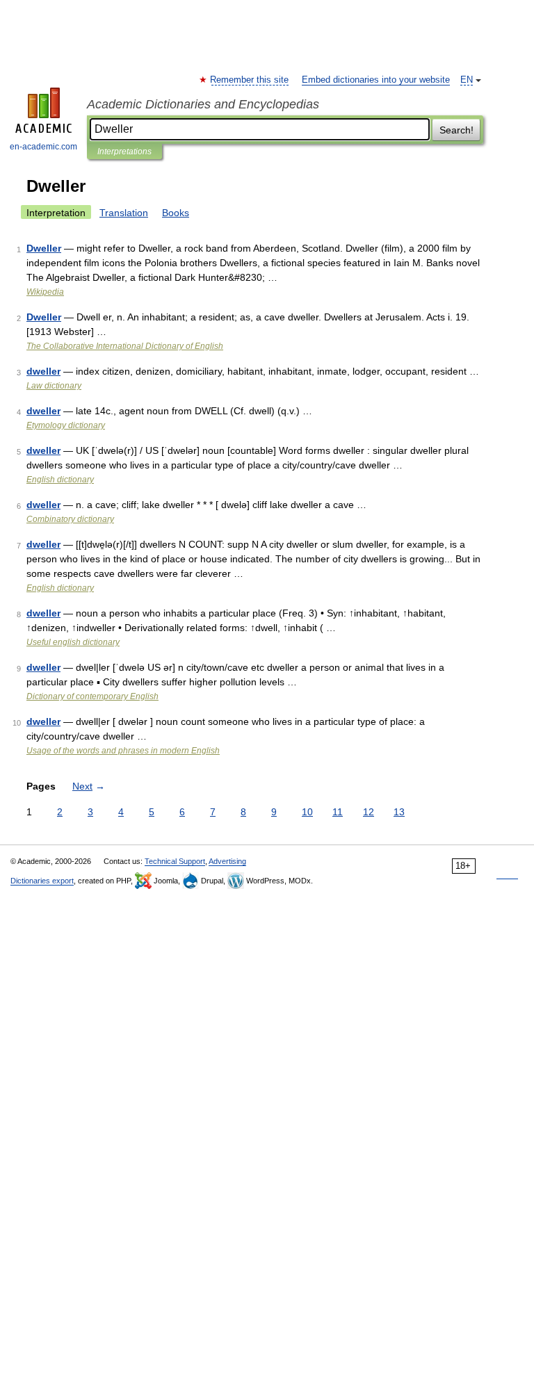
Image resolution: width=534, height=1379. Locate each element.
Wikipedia (45, 292)
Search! (456, 130)
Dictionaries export (42, 880)
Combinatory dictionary (70, 519)
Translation (123, 212)
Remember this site (250, 80)
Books (175, 212)
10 (307, 811)
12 (368, 811)
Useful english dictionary (73, 642)
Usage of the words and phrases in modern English (123, 751)
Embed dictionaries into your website (376, 80)
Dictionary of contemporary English (92, 696)
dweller (43, 371)
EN (466, 80)
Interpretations (124, 151)
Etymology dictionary (65, 425)
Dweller (43, 248)
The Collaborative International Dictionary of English (124, 346)
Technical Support (175, 861)
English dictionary (60, 479)
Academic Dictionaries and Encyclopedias (203, 104)
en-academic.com (43, 147)
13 (399, 811)
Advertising (227, 861)
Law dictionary (53, 386)
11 (337, 811)
